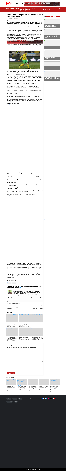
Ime (7, 363)
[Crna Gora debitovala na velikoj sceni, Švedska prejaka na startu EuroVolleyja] (12, 332)
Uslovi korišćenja (9, 401)
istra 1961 (10, 303)
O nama (20, 398)
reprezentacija (14, 303)
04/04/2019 (15, 18)
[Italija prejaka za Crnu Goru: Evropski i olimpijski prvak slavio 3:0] (25, 318)
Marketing (8, 398)
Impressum (14, 398)
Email (26, 363)
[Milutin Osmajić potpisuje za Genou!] (25, 332)
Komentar (9, 350)
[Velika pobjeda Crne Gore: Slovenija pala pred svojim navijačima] (12, 318)
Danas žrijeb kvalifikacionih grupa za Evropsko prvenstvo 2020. (14, 307)
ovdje (20, 287)
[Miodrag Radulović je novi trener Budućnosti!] (37, 318)
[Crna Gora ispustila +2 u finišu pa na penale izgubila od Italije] (37, 332)
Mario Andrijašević (10, 18)
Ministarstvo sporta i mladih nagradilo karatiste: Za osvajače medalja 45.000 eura (34, 307)
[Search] (59, 8)
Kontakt (16, 401)
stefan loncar (18, 303)
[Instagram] (7, 301)
